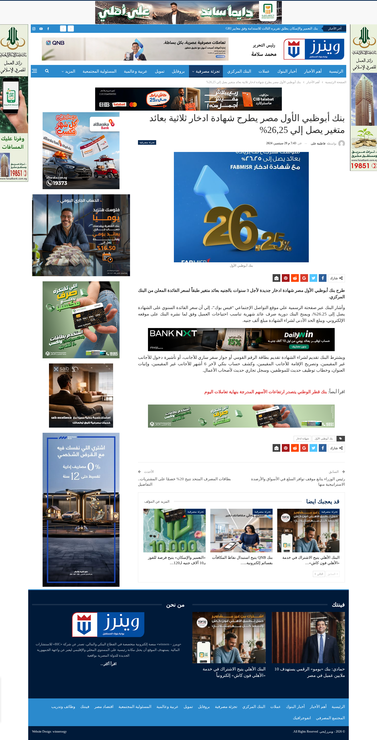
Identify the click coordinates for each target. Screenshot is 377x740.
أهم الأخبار (313, 71)
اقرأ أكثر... (108, 664)
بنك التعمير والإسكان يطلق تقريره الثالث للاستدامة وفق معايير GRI (272, 28)
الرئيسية (336, 71)
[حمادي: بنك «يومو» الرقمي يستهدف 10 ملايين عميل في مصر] (308, 637)
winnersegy (60, 731)
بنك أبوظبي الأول (324, 438)
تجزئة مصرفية (208, 71)
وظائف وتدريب (63, 707)
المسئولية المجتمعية (99, 71)
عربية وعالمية (135, 71)
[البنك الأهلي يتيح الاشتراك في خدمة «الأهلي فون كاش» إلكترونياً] (308, 530)
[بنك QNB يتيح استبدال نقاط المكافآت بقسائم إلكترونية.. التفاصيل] (241, 530)
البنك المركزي (239, 71)
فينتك (84, 707)
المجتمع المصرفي (330, 718)
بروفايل (178, 71)
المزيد (70, 71)
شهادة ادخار (302, 438)
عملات (264, 71)
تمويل (159, 71)
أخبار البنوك (287, 71)
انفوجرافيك (302, 718)
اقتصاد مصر (103, 707)
